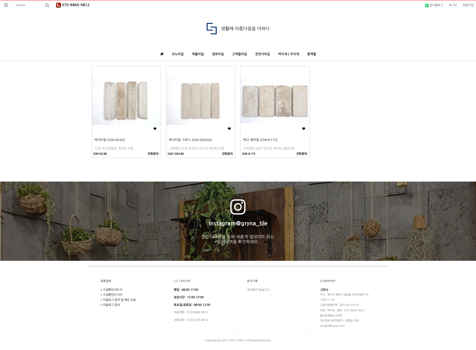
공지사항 (252, 281)
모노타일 (178, 54)
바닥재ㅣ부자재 (288, 54)
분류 (6, 5)
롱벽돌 (311, 54)
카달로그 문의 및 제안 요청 (119, 299)
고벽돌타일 (239, 54)
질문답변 (105, 281)
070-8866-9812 (75, 5)
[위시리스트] (154, 129)
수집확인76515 (112, 289)
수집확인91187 (112, 294)
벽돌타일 (198, 54)
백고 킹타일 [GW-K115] (260, 139)
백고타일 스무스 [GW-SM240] (190, 139)
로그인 (453, 5)
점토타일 (218, 54)
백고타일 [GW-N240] (109, 139)
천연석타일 (262, 54)
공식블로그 (436, 5)
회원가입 (468, 5)
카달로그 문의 (111, 304)
